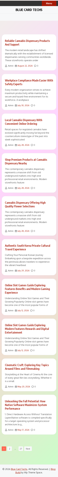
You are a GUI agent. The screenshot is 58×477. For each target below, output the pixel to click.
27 (21, 449)
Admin (11, 66)
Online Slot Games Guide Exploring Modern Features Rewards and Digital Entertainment (27, 328)
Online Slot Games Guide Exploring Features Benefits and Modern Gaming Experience (27, 288)
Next (28, 449)
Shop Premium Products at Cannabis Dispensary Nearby (26, 161)
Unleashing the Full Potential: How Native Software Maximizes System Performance (26, 404)
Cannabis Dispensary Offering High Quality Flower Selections (25, 204)
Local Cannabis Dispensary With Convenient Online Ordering (23, 121)
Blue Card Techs (29, 9)
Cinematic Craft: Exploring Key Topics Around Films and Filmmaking (27, 366)
